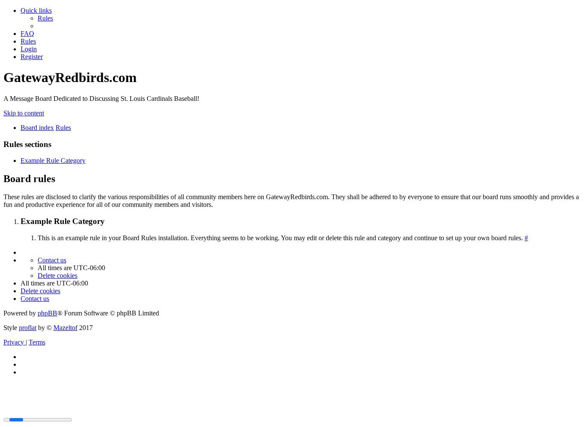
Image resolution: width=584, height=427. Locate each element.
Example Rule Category (53, 160)
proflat (27, 327)
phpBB (47, 313)
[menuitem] (45, 18)
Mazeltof (65, 327)
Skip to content (23, 113)
